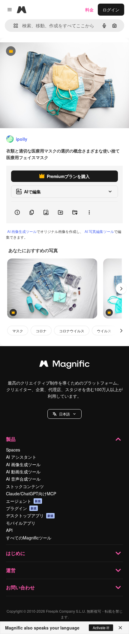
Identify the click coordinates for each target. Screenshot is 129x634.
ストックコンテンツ (25, 486)
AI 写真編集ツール (99, 231)
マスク (17, 330)
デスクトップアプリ (29, 515)
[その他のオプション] (89, 213)
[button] (64, 414)
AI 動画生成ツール (23, 472)
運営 (11, 570)
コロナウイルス (71, 330)
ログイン (111, 10)
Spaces (13, 450)
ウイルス (104, 330)
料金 (89, 10)
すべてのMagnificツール (28, 538)
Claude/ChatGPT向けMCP (31, 494)
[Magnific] (64, 365)
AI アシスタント (21, 457)
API (9, 530)
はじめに (15, 553)
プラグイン (21, 508)
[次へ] (121, 288)
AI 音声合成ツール (23, 479)
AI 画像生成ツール (22, 231)
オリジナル (41, 51)
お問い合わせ (20, 587)
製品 (11, 439)
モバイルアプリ (20, 523)
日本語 (64, 413)
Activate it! (101, 627)
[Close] (120, 627)
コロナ (41, 330)
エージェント (23, 501)
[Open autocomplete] (13, 25)
